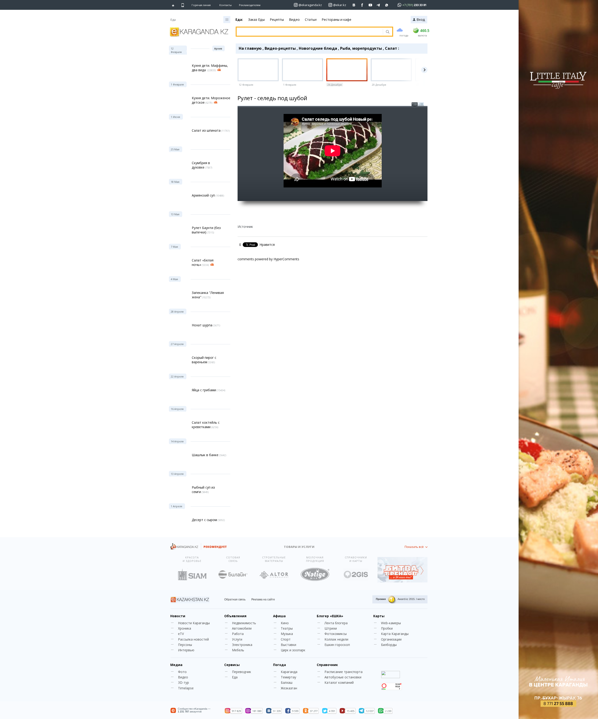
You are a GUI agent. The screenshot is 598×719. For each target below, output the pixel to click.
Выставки (288, 644)
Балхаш (286, 682)
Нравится (267, 244)
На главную (250, 48)
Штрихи (330, 628)
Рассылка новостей (193, 639)
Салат (391, 48)
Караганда (289, 672)
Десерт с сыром (204, 520)
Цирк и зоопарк (293, 650)
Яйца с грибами (204, 390)
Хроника (184, 628)
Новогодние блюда (318, 48)
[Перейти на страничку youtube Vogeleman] (370, 5)
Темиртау (288, 677)
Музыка (287, 633)
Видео (294, 19)
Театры (287, 628)
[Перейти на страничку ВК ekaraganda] (354, 5)
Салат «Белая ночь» (203, 262)
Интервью (186, 650)
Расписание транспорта (343, 672)
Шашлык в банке (205, 455)
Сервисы (232, 665)
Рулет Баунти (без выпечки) (206, 230)
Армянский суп (203, 195)
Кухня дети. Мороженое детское (211, 100)
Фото (182, 672)
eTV (181, 633)
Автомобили (242, 628)
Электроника (242, 644)
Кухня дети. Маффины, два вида (210, 67)
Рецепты (277, 19)
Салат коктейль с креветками (206, 424)
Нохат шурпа (202, 325)
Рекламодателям (249, 5)
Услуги (237, 639)
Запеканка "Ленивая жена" (208, 294)
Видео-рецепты (280, 48)
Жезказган (289, 688)
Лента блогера (336, 623)
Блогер (330, 616)
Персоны (185, 644)
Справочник (327, 665)
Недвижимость (244, 623)
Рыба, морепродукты (361, 48)
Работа (238, 633)
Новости (177, 616)
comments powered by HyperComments (268, 259)
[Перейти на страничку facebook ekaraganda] (362, 5)
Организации (391, 639)
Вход (420, 19)
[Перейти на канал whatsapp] (386, 5)
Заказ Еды (256, 19)
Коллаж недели (336, 639)
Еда (235, 677)
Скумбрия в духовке (201, 165)
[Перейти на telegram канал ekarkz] (378, 5)
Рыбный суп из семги (203, 489)
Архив (218, 48)
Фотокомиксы (335, 633)
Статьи (311, 19)
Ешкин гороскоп (337, 644)
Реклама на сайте (263, 599)
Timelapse (186, 688)
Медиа (176, 665)
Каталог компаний (339, 682)
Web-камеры (391, 623)
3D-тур (183, 682)
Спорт (286, 639)
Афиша (279, 616)
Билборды (389, 644)
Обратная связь (235, 599)
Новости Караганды (194, 623)
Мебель (238, 650)
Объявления (235, 616)
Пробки (387, 628)
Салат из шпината (206, 130)
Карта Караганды (395, 633)
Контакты (225, 5)
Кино (285, 623)
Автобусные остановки (342, 677)
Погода (279, 665)
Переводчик (241, 672)
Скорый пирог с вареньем (204, 359)
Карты (378, 616)
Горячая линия (201, 5)
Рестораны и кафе (336, 19)
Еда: (239, 19)
